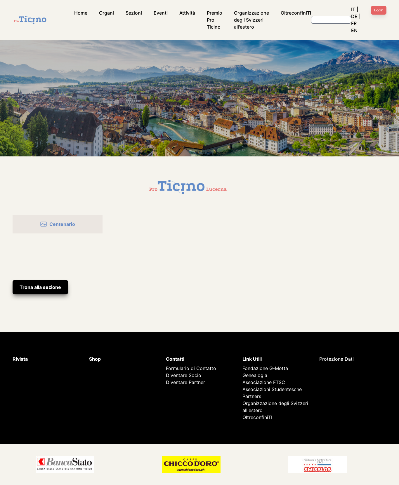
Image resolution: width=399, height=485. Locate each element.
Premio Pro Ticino (214, 20)
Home (80, 13)
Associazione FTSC (263, 382)
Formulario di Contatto (191, 368)
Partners (251, 396)
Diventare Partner (185, 382)
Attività (187, 13)
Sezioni (134, 13)
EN (354, 30)
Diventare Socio (183, 375)
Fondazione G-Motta (265, 368)
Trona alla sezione (40, 287)
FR (354, 23)
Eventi (161, 13)
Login (378, 10)
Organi (106, 13)
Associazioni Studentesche (272, 389)
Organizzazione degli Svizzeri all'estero (251, 20)
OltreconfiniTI (296, 13)
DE (354, 16)
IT (353, 9)
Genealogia (254, 375)
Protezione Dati (336, 359)
